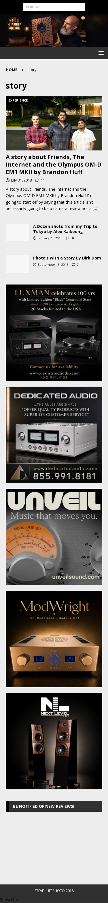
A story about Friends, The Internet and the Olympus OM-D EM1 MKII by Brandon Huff (53, 164)
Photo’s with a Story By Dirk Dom (67, 258)
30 (72, 238)
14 (43, 180)
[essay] (17, 264)
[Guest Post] (17, 232)
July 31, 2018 (21, 180)
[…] (95, 208)
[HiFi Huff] (54, 43)
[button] (100, 52)
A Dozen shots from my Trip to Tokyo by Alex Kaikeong (65, 229)
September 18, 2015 (53, 264)
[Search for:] (54, 6)
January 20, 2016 (50, 238)
